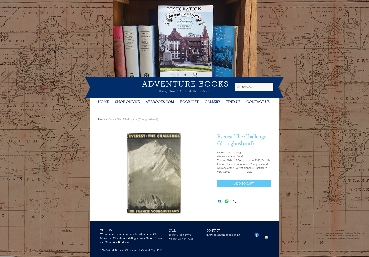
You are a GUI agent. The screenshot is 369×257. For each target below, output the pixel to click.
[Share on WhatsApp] (227, 201)
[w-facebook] (268, 238)
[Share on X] (234, 201)
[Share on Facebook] (219, 201)
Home (102, 119)
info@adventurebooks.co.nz (223, 234)
